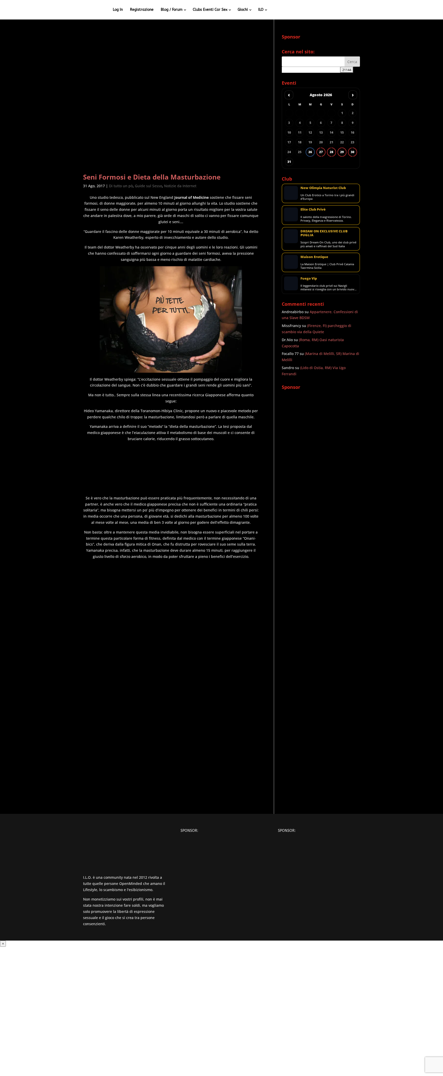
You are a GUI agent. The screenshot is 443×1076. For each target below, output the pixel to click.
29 (342, 152)
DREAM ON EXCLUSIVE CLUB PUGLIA (324, 233)
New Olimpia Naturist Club (323, 187)
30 (352, 152)
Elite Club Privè (313, 209)
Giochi (243, 9)
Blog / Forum (172, 9)
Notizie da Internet (180, 185)
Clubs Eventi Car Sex (210, 9)
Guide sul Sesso (148, 185)
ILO (261, 9)
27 (321, 152)
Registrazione (142, 9)
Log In (118, 9)
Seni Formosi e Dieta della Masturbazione (151, 177)
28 (331, 152)
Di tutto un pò (121, 185)
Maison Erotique (314, 256)
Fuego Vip (308, 278)
